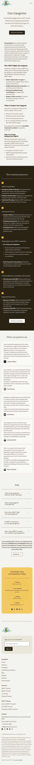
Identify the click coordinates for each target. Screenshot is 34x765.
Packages (4, 667)
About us (4, 665)
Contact (4, 678)
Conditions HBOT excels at (10, 709)
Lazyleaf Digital (19, 760)
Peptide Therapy (7, 696)
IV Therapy (5, 693)
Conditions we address (8, 670)
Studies (4, 675)
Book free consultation (17, 32)
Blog (3, 673)
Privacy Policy (6, 680)
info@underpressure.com (9, 727)
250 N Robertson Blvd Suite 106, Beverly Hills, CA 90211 (16, 718)
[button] (31, 3)
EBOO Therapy (6, 691)
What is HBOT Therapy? (9, 704)
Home (3, 662)
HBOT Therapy (6, 688)
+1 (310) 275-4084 (7, 724)
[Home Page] (6, 3)
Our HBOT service (7, 706)
